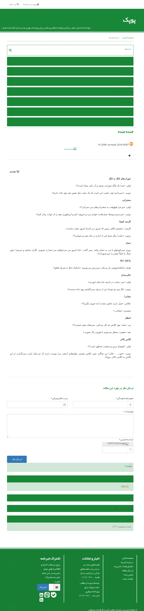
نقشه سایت (127, 578)
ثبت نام (13, 4)
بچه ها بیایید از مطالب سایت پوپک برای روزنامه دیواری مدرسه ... (89, 589)
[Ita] (47, 595)
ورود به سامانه (30, 4)
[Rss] (41, 600)
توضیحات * (128, 411)
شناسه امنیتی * (126, 439)
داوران (127, 112)
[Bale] (53, 595)
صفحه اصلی (128, 37)
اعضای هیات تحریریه (123, 566)
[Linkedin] (41, 595)
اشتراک (43, 587)
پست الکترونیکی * (59, 398)
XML (123, 486)
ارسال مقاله (124, 102)
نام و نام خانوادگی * (124, 398)
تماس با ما (125, 122)
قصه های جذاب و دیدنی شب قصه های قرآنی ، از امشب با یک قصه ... (89, 571)
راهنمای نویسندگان (121, 92)
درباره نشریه (127, 562)
